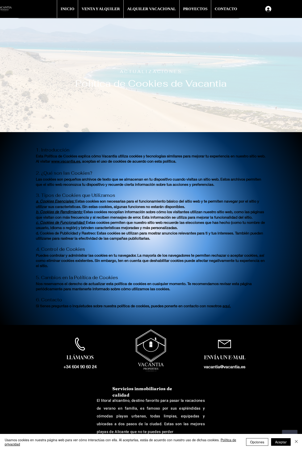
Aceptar (281, 442)
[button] (100, 9)
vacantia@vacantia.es (224, 366)
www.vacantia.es (65, 161)
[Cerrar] (296, 442)
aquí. (226, 305)
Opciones (257, 442)
